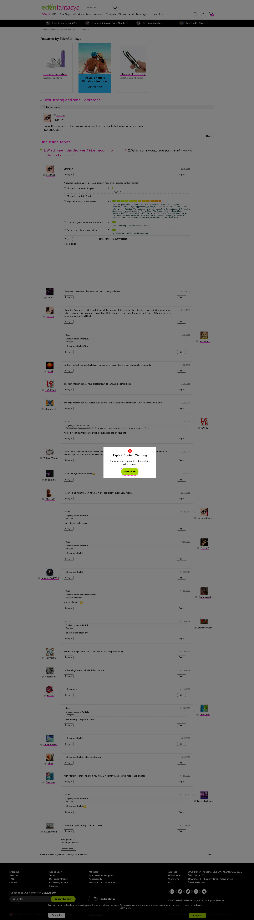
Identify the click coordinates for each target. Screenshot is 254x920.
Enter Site (130, 471)
